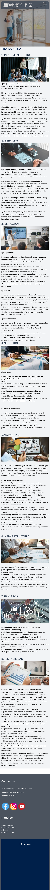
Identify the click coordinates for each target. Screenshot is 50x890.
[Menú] (45, 6)
